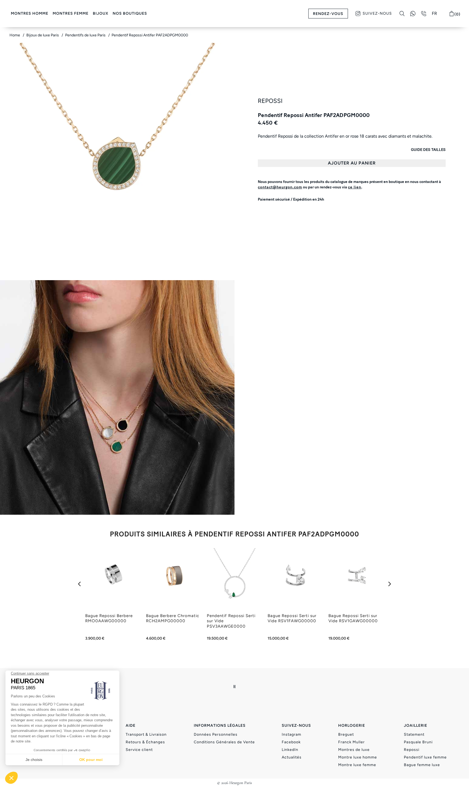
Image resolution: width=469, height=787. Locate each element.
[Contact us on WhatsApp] (413, 13)
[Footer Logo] (234, 686)
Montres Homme (29, 13)
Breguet (346, 734)
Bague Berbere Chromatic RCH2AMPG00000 (172, 618)
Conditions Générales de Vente (224, 742)
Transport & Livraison (146, 734)
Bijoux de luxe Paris (43, 35)
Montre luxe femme (357, 765)
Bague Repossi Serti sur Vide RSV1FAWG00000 (292, 618)
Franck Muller (351, 742)
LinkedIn (290, 749)
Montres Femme (70, 13)
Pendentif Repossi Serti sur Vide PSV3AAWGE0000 (231, 621)
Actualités (292, 757)
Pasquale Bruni (418, 742)
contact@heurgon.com (280, 187)
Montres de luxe (354, 749)
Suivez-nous (377, 13)
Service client (139, 749)
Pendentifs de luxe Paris (85, 35)
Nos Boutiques (130, 13)
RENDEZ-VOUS (328, 13)
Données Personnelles (215, 734)
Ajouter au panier (352, 163)
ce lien (354, 187)
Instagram (291, 734)
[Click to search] (402, 13)
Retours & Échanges (145, 742)
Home (15, 35)
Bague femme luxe (422, 765)
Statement (414, 734)
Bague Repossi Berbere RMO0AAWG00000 (109, 618)
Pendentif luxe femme (425, 757)
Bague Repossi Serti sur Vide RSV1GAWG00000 (353, 618)
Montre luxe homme (357, 757)
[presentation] (79, 584)
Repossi (411, 749)
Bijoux (100, 13)
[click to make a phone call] (423, 13)
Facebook (291, 742)
